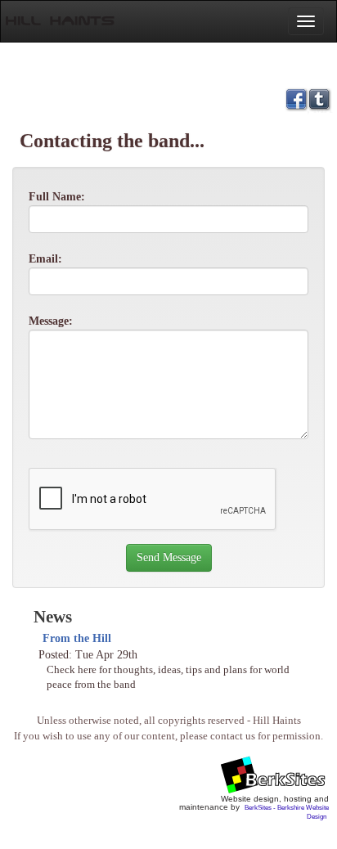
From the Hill (77, 638)
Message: (51, 321)
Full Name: (57, 197)
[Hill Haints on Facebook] (296, 98)
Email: (45, 259)
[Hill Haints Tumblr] (319, 98)
